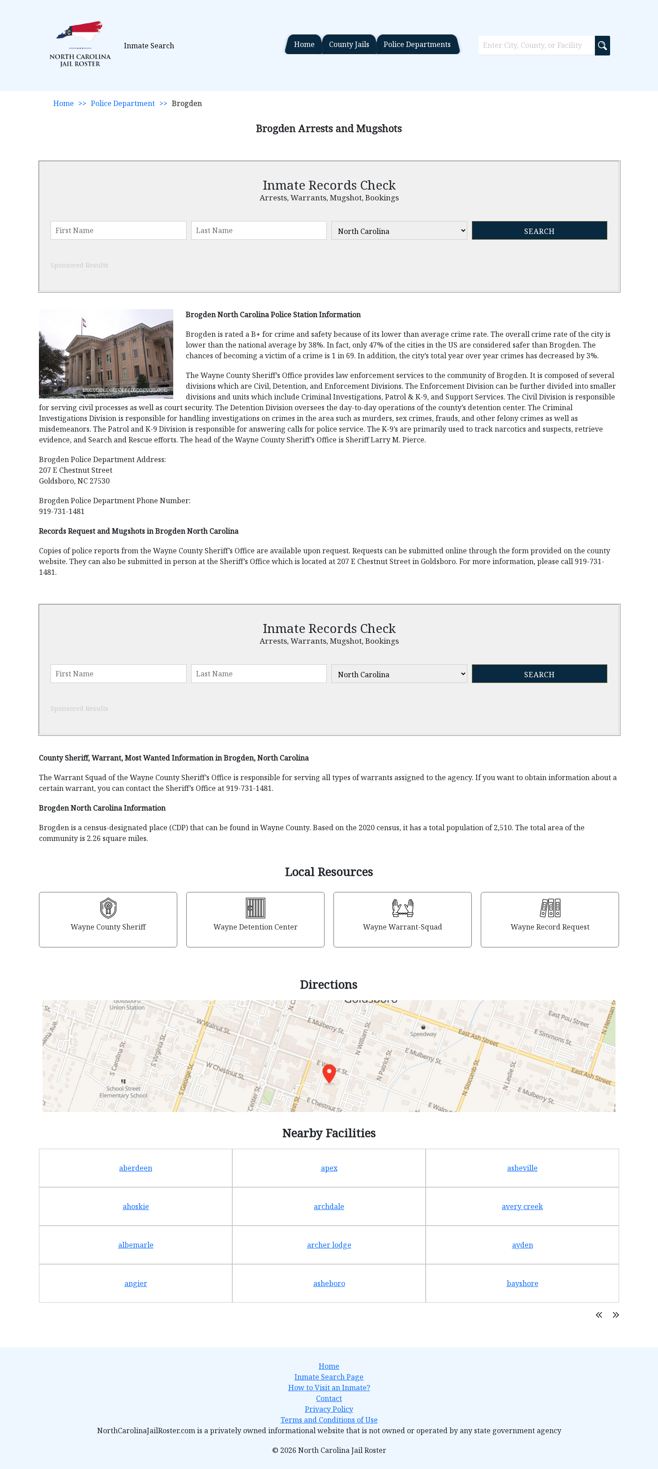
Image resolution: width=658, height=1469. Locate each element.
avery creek (522, 1206)
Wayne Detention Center (256, 927)
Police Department (123, 103)
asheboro (329, 1283)
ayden (522, 1245)
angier (135, 1283)
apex (329, 1168)
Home (304, 44)
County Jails (349, 44)
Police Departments (417, 44)
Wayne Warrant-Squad (402, 927)
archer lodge (329, 1245)
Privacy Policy (329, 1409)
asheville (522, 1168)
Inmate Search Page (329, 1377)
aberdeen (135, 1168)
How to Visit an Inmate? (329, 1388)
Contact (329, 1398)
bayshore (522, 1283)
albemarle (136, 1245)
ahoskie (136, 1206)
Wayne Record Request (550, 927)
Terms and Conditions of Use (329, 1420)
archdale (329, 1206)
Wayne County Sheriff (108, 927)
